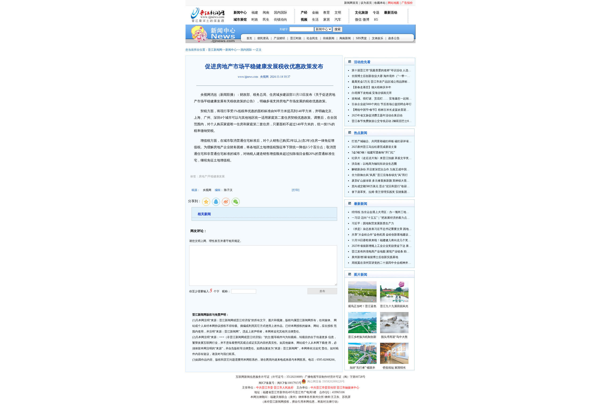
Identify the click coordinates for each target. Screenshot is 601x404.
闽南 (266, 12)
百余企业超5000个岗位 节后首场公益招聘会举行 (382, 104)
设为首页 (366, 2)
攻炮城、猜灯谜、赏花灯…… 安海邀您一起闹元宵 (383, 98)
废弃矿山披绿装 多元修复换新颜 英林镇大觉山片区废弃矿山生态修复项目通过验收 (403, 180)
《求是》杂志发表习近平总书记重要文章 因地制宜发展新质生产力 (393, 229)
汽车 (338, 19)
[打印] (295, 190)
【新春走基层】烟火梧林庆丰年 (371, 87)
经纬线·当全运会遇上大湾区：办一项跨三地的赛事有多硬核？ (390, 212)
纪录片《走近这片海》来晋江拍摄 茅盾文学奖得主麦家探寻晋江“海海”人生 (398, 158)
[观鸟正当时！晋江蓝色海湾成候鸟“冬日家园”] (362, 301)
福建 (254, 12)
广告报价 (407, 2)
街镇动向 (280, 19)
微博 (366, 19)
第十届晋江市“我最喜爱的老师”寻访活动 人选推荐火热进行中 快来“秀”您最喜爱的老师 (405, 70)
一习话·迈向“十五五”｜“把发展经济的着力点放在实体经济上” (390, 217)
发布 (322, 291)
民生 (266, 19)
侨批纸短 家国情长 (394, 367)
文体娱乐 (377, 38)
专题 (376, 12)
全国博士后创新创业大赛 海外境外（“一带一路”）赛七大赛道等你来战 (395, 76)
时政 (254, 19)
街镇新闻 (328, 38)
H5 (376, 19)
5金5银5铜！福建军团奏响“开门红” (373, 152)
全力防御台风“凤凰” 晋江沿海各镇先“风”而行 (380, 175)
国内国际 (280, 12)
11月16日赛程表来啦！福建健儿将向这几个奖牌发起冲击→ (388, 240)
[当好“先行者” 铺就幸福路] (362, 363)
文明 (338, 12)
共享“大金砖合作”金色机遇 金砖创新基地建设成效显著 (386, 234)
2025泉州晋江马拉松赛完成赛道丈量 (374, 147)
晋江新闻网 (215, 49)
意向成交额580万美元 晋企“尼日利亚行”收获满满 (382, 186)
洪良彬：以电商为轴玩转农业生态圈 (374, 163)
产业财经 (279, 38)
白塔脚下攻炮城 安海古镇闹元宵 (372, 93)
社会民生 (312, 38)
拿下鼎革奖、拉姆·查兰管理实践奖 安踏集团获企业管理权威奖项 (392, 192)
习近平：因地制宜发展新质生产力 (373, 223)
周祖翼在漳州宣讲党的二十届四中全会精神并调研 (383, 262)
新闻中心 (231, 49)
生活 (315, 19)
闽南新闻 (345, 38)
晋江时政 (295, 38)
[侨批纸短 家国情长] (394, 363)
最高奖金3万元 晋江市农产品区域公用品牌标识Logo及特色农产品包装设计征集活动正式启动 (409, 81)
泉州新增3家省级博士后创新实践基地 (375, 257)
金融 (315, 12)
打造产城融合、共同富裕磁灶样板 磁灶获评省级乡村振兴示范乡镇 (393, 141)
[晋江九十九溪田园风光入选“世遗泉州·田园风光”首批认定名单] (394, 301)
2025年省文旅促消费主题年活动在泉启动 (377, 115)
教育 (326, 12)
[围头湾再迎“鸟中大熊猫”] (394, 332)
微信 (358, 19)
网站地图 (393, 2)
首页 (249, 38)
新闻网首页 (351, 2)
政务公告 (394, 38)
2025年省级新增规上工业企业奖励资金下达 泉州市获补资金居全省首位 (396, 246)
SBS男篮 (361, 38)
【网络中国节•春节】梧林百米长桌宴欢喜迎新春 (382, 109)
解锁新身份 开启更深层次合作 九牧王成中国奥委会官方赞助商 (390, 169)
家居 (326, 19)
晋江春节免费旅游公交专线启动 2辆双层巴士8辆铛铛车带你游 (390, 121)
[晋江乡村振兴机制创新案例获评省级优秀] (362, 332)
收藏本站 (379, 2)
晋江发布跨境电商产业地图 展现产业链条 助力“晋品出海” (387, 251)
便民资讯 (263, 38)
